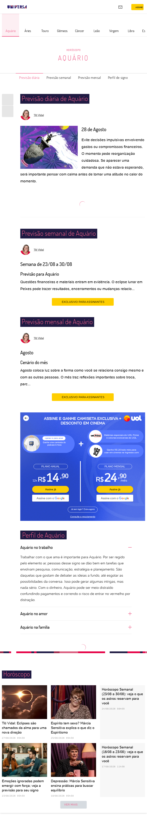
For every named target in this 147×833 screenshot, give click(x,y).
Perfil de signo (118, 77)
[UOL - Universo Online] (29, 7)
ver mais (71, 804)
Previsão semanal (59, 77)
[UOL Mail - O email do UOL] (120, 7)
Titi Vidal (39, 115)
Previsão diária (29, 77)
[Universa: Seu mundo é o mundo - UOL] (17, 7)
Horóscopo (73, 50)
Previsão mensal (89, 77)
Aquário (73, 57)
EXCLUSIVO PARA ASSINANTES (83, 301)
